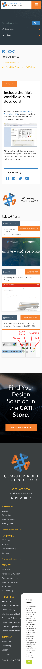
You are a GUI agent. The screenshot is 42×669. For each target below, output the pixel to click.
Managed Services (10, 582)
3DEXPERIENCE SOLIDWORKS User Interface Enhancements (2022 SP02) (20, 324)
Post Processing (9, 548)
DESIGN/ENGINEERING (13, 66)
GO (35, 23)
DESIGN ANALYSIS (10, 62)
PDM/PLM (30, 66)
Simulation (6, 515)
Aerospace (6, 601)
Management (7, 523)
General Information (29, 228)
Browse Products (21, 427)
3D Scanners (7, 544)
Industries (8, 597)
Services (5, 553)
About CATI (7, 641)
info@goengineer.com (21, 493)
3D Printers (6, 540)
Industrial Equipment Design (14, 626)
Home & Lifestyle (9, 609)
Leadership (6, 645)
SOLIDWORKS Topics (30, 318)
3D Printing (7, 586)
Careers (5, 650)
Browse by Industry (10, 530)
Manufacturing (8, 519)
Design (5, 511)
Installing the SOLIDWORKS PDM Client (18, 278)
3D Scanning (7, 590)
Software (7, 506)
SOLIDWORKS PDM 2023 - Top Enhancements (12, 232)
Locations (6, 654)
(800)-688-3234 (21, 489)
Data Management (10, 578)
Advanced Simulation (11, 574)
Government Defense (11, 622)
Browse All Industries (11, 631)
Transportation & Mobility (13, 605)
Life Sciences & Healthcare (13, 614)
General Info (33, 272)
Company (7, 637)
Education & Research (11, 618)
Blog (9, 51)
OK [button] (29, 661)
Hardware (8, 536)
